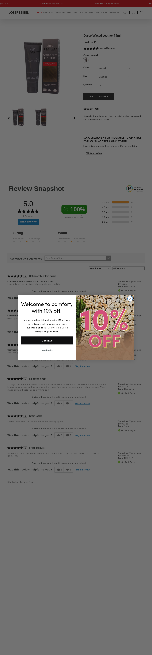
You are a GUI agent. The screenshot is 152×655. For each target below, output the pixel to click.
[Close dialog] (130, 298)
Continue (47, 340)
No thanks (47, 350)
